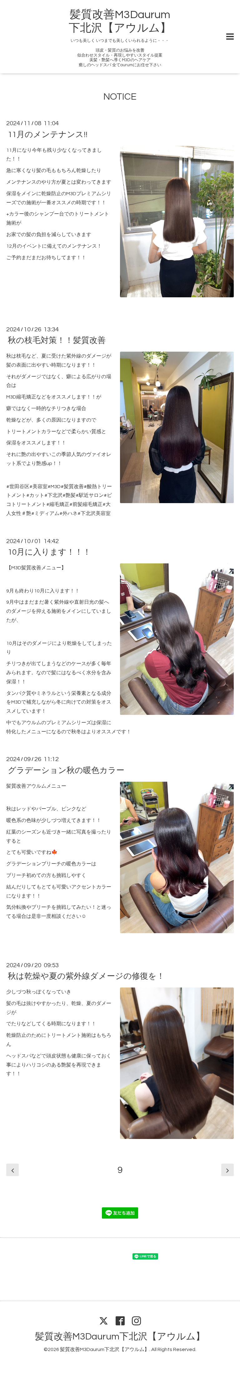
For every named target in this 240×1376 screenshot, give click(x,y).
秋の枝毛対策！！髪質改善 (57, 340)
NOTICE (120, 96)
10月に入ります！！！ (49, 552)
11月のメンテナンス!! (48, 134)
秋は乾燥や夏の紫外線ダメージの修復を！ (86, 976)
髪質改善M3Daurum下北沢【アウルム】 (120, 1336)
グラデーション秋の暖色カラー (66, 770)
